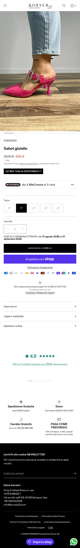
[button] (64, 5)
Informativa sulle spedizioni (57, 522)
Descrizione (10, 306)
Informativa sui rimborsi (26, 516)
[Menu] (8, 5)
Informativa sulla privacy (53, 516)
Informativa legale (36, 527)
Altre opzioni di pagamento (40, 267)
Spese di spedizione (28, 163)
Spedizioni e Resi (13, 325)
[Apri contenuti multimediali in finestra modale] (40, 71)
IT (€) (50, 527)
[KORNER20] (40, 5)
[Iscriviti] (71, 473)
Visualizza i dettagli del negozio (40, 292)
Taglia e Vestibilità (13, 316)
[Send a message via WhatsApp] (73, 541)
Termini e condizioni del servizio (25, 522)
